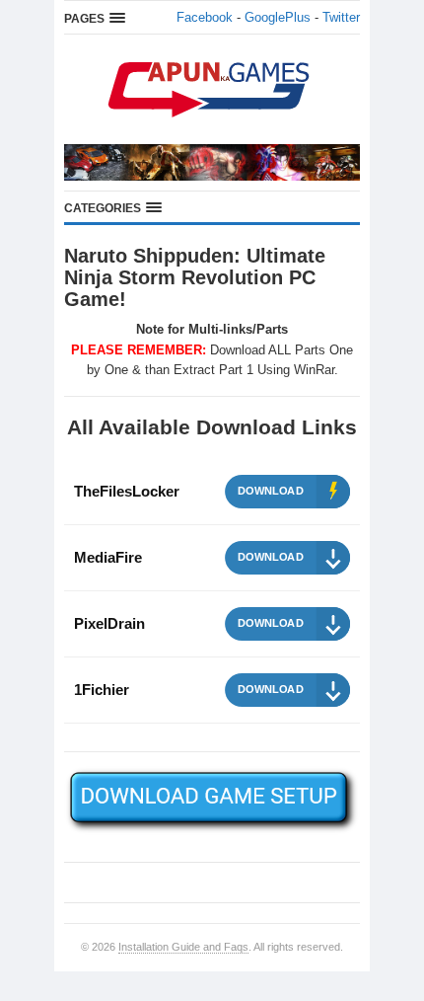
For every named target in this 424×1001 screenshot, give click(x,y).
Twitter (341, 17)
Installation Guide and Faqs (183, 947)
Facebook (205, 17)
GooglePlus (278, 17)
